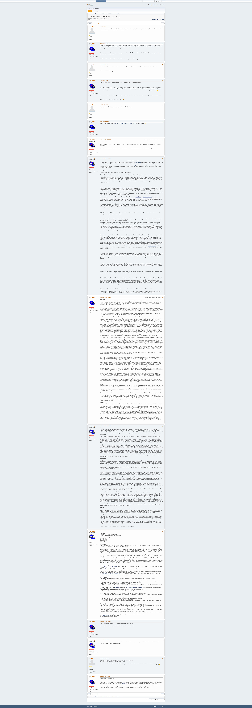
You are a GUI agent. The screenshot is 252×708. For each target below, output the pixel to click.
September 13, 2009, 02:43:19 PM (105, 157)
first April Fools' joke (152, 246)
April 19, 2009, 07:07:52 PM (104, 43)
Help (154, 706)
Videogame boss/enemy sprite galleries (134, 587)
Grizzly (91, 658)
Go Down (90, 23)
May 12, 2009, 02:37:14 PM (104, 121)
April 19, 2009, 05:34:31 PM (104, 26)
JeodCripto (92, 27)
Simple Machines (95, 706)
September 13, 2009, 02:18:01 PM (105, 139)
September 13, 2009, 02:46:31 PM (105, 531)
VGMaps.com (109, 597)
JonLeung (92, 43)
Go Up (89, 693)
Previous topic (155, 19)
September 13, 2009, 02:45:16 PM (105, 297)
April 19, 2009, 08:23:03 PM (104, 104)
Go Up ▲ (163, 706)
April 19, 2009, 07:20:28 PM (104, 63)
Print (163, 23)
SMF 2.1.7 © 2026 (89, 706)
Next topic (161, 19)
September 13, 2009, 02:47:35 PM (105, 621)
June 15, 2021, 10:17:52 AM (104, 639)
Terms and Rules (158, 706)
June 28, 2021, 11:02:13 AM (104, 658)
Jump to (147, 699)
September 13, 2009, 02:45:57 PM (105, 426)
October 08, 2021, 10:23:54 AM (105, 676)
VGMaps (90, 5)
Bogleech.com (117, 587)
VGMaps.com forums (120, 187)
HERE (106, 170)
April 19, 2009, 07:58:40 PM (104, 80)
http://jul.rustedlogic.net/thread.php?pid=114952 (125, 123)
